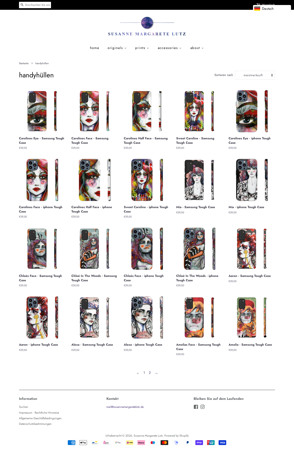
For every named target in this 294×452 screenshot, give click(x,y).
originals (116, 47)
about (195, 47)
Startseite (24, 63)
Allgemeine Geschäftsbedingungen (40, 418)
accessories (168, 47)
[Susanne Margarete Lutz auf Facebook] (196, 408)
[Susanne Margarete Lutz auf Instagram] (202, 408)
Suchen (23, 407)
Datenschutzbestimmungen (35, 424)
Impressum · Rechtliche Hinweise (39, 413)
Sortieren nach (223, 75)
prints (141, 47)
